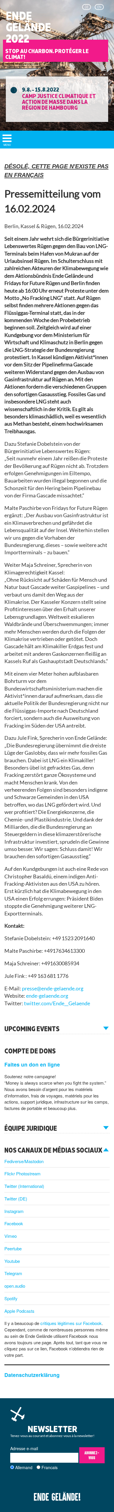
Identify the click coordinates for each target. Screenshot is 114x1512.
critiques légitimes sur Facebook (71, 1323)
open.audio (14, 1286)
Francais (50, 1467)
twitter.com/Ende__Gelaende (57, 1003)
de (87, 7)
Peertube (13, 1248)
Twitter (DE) (15, 1198)
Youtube (12, 1261)
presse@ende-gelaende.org (52, 988)
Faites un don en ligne (32, 1064)
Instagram (14, 1211)
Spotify (11, 1298)
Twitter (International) (24, 1186)
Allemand (23, 1467)
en (99, 7)
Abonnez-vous (91, 1455)
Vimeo (10, 1236)
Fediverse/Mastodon (24, 1161)
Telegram (13, 1273)
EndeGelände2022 (28, 27)
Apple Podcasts (19, 1311)
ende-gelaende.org (47, 996)
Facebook (13, 1223)
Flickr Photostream (22, 1173)
